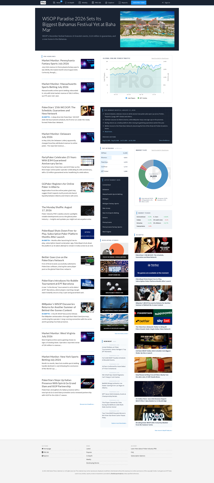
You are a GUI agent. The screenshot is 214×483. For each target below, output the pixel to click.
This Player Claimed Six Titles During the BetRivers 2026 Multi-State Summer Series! (113, 404)
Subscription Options (138, 456)
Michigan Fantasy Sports (111, 204)
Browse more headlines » (87, 404)
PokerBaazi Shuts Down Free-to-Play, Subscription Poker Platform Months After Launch (60, 233)
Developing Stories (92, 463)
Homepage (47, 449)
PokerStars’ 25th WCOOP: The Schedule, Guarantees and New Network (58, 110)
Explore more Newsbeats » (119, 423)
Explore (46, 456)
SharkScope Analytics (117, 473)
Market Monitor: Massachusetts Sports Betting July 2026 (59, 85)
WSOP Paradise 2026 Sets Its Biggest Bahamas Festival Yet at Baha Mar (79, 24)
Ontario (105, 218)
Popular (89, 452)
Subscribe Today (139, 3)
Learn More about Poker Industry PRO (144, 449)
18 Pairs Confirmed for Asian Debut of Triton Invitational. (114, 367)
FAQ (132, 452)
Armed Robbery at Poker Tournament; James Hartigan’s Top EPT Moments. (114, 349)
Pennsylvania (107, 222)
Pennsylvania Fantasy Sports (112, 227)
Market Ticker (144, 213)
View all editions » (164, 140)
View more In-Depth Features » (163, 430)
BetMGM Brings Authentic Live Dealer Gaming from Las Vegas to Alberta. (113, 385)
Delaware (106, 189)
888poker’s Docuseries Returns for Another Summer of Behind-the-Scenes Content (59, 307)
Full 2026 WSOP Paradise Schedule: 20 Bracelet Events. (114, 359)
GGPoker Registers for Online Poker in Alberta (58, 185)
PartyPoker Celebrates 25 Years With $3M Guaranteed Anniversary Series (59, 160)
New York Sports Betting (111, 213)
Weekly (88, 459)
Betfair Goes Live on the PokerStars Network (55, 259)
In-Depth (89, 456)
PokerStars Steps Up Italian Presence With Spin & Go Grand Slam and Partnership (59, 383)
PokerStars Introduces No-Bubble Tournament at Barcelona (60, 282)
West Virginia (107, 232)
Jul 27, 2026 (123, 140)
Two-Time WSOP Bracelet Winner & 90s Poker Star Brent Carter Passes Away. (114, 415)
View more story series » (121, 333)
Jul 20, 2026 (132, 140)
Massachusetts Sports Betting (112, 194)
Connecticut (107, 185)
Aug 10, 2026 (106, 140)
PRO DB (46, 452)
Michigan (105, 199)
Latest (88, 449)
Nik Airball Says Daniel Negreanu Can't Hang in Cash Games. (113, 376)
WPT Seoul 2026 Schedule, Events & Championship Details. (114, 395)
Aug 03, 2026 (115, 140)
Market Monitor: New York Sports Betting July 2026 (60, 358)
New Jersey (106, 208)
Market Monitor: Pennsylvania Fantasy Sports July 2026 (58, 62)
